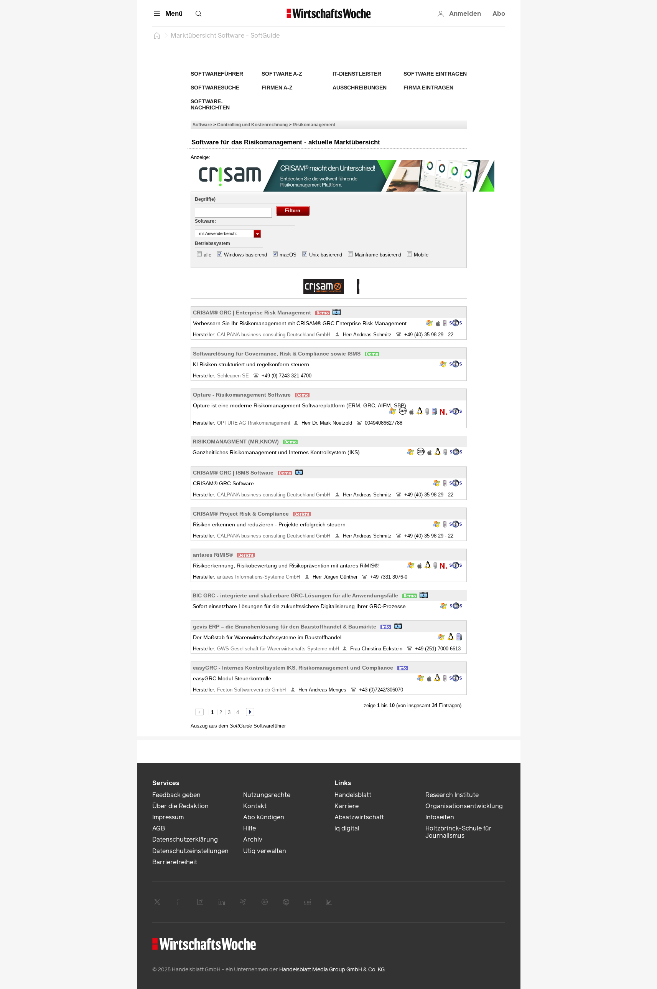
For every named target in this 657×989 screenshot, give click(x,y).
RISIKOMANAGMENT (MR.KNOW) (236, 441)
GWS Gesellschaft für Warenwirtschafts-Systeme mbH (278, 649)
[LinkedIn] (221, 901)
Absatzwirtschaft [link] (359, 817)
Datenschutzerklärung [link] (185, 839)
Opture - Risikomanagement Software (242, 395)
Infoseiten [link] (439, 817)
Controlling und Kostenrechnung (252, 124)
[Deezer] (307, 901)
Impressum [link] (168, 817)
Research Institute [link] (452, 795)
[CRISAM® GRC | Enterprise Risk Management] (323, 286)
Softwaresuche (215, 87)
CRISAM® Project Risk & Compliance (241, 514)
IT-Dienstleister (357, 74)
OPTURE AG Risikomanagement (253, 423)
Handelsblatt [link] (352, 795)
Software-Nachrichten (210, 104)
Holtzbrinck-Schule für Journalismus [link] (458, 832)
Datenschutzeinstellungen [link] (190, 851)
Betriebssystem (212, 243)
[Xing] (243, 901)
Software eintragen (435, 74)
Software (202, 124)
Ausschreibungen (360, 87)
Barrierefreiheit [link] (174, 862)
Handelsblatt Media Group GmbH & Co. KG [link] (332, 969)
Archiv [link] (252, 839)
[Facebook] (178, 901)
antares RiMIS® (213, 555)
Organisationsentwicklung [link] (464, 806)
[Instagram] (200, 901)
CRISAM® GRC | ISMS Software (233, 473)
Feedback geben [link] (176, 795)
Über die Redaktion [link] (180, 806)
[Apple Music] (286, 901)
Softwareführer (217, 74)
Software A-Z (282, 74)
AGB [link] (158, 828)
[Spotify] (264, 901)
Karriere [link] (346, 806)
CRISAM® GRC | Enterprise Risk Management (252, 312)
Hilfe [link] (249, 828)
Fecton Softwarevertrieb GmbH (252, 690)
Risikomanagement (314, 124)
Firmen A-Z (277, 87)
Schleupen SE (233, 376)
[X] (157, 901)
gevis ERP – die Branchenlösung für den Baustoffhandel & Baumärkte (284, 627)
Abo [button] (498, 13)
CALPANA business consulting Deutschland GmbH (274, 334)
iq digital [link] (346, 828)
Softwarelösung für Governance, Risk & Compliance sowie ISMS (277, 354)
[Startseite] (156, 35)
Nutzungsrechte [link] (266, 795)
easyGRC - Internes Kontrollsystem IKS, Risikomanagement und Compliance (293, 668)
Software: (205, 221)
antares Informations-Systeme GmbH (259, 577)
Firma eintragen (428, 87)
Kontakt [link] (255, 806)
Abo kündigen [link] (263, 817)
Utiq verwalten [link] (264, 851)
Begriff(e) (205, 199)
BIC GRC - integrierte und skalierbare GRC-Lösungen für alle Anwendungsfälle (295, 595)
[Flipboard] (329, 901)
